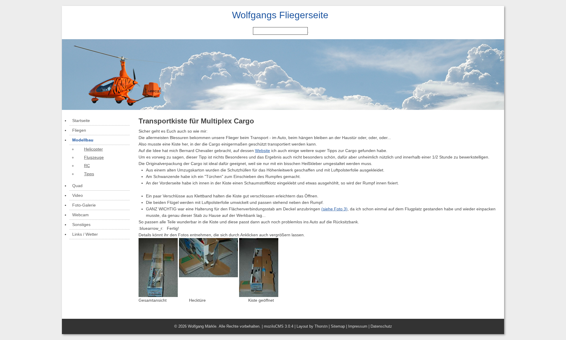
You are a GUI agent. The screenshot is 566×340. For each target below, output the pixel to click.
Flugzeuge (94, 157)
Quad (77, 185)
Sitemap (338, 326)
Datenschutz (381, 326)
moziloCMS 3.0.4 (278, 326)
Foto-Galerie (84, 205)
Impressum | (359, 326)
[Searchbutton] (308, 32)
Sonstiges (81, 224)
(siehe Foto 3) (334, 209)
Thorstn (321, 326)
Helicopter (93, 149)
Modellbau (82, 140)
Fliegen (79, 130)
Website (262, 150)
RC (87, 165)
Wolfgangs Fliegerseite (280, 15)
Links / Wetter (85, 234)
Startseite (81, 120)
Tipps (89, 173)
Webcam (80, 214)
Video (77, 195)
